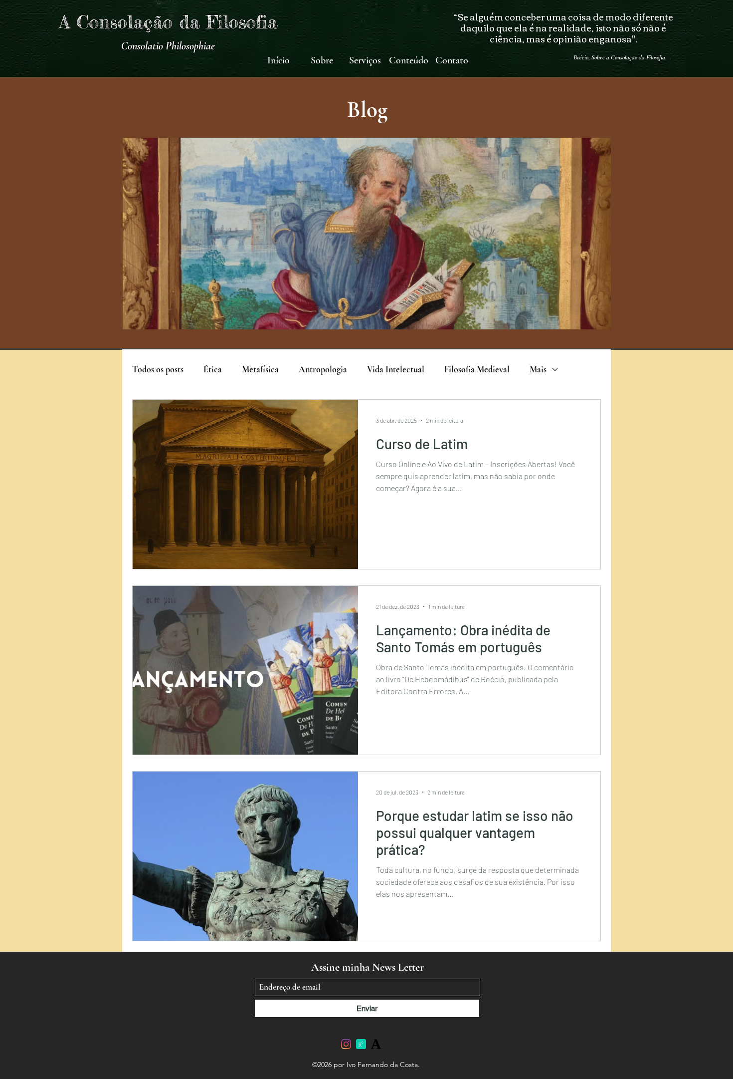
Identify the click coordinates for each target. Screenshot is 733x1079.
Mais (538, 369)
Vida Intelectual (395, 369)
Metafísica (260, 369)
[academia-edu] (376, 1044)
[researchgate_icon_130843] (361, 1044)
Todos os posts (157, 369)
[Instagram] (346, 1044)
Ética (212, 369)
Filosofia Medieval (477, 369)
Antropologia (323, 369)
